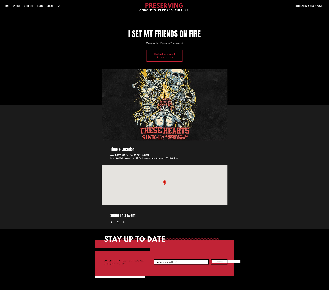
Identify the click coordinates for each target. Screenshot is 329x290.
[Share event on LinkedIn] (124, 222)
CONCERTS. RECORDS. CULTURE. (164, 10)
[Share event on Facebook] (111, 222)
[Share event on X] (118, 222)
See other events (165, 57)
